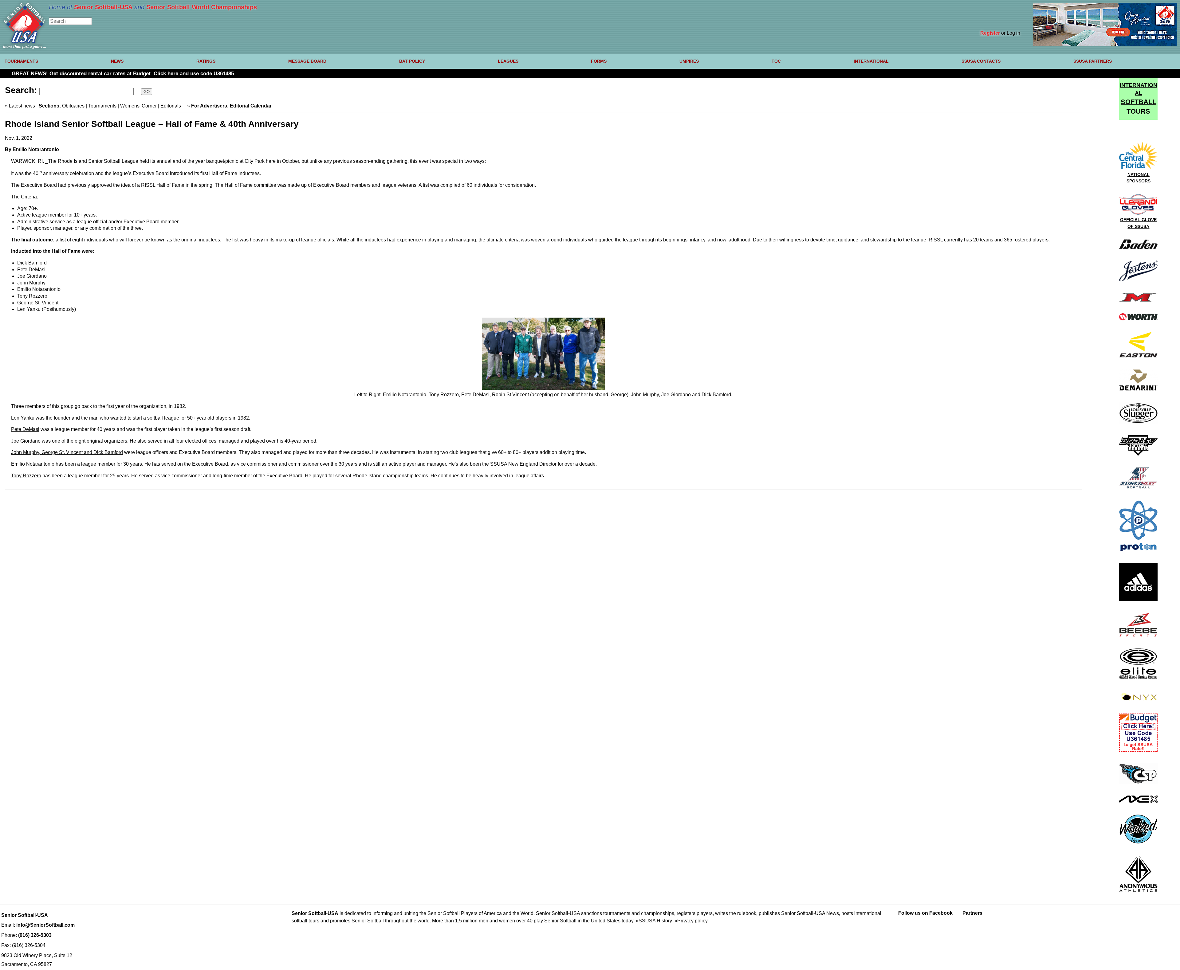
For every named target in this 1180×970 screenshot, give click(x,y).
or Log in (1000, 33)
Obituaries (73, 105)
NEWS (117, 61)
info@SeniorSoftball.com (45, 925)
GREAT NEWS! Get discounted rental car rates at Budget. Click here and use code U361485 (123, 73)
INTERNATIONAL (871, 61)
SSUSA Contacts (981, 61)
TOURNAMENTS (21, 61)
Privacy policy (692, 920)
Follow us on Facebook (925, 913)
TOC (776, 61)
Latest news (22, 105)
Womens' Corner (138, 105)
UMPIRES (689, 61)
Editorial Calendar (251, 105)
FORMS (599, 61)
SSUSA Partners (1092, 61)
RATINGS (205, 61)
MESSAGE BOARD (307, 61)
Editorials (170, 105)
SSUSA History (655, 920)
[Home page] (24, 47)
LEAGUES (508, 61)
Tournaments (102, 105)
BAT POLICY (412, 61)
